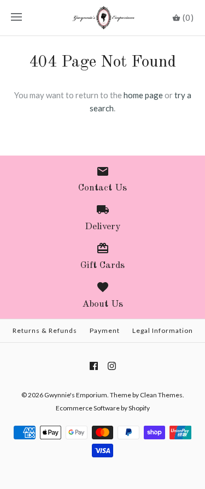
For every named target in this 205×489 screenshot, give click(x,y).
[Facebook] (94, 366)
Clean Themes (161, 395)
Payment (105, 330)
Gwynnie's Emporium (75, 395)
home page (143, 95)
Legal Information (162, 330)
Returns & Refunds (45, 330)
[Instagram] (112, 366)
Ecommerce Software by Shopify (103, 408)
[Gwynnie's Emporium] (102, 17)
